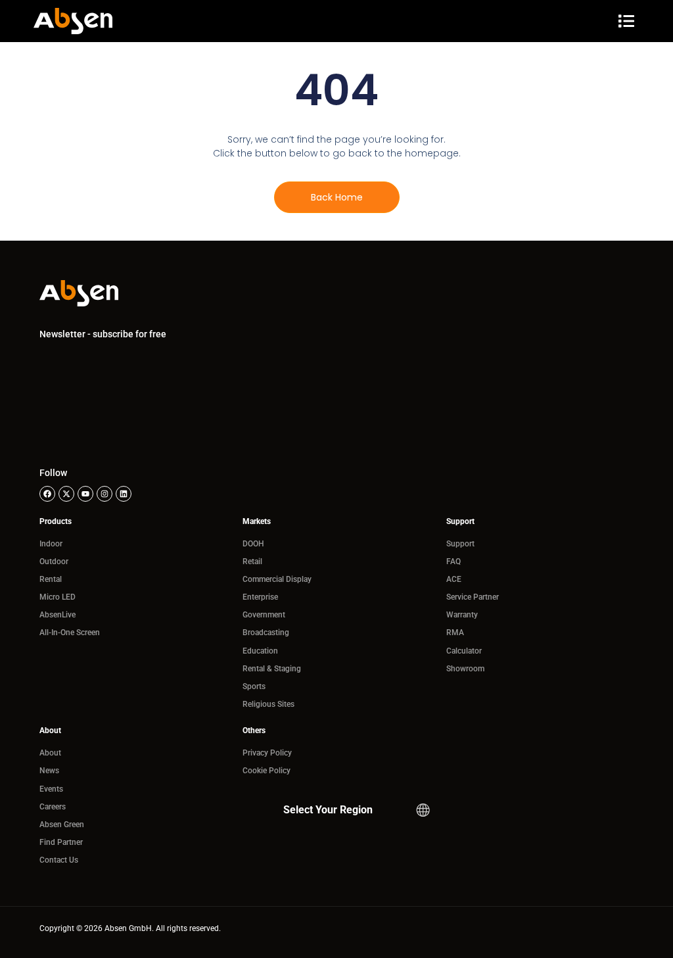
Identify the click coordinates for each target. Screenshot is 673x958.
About (50, 752)
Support (460, 543)
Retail (252, 561)
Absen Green (61, 824)
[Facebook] (47, 494)
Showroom (465, 668)
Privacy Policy (267, 752)
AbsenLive (57, 614)
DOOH (253, 543)
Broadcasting (266, 632)
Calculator (464, 651)
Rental (50, 579)
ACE (453, 579)
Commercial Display (277, 579)
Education (260, 651)
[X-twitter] (66, 494)
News (49, 770)
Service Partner (472, 597)
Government (264, 614)
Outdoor (53, 561)
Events (51, 789)
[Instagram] (104, 494)
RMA (455, 632)
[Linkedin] (123, 494)
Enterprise (260, 597)
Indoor (50, 543)
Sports (254, 686)
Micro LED (57, 597)
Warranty (462, 614)
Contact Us (58, 860)
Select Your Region (328, 809)
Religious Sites (268, 704)
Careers (52, 806)
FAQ (453, 561)
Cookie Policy (266, 770)
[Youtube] (85, 494)
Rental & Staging (272, 668)
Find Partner (61, 842)
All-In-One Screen (69, 632)
